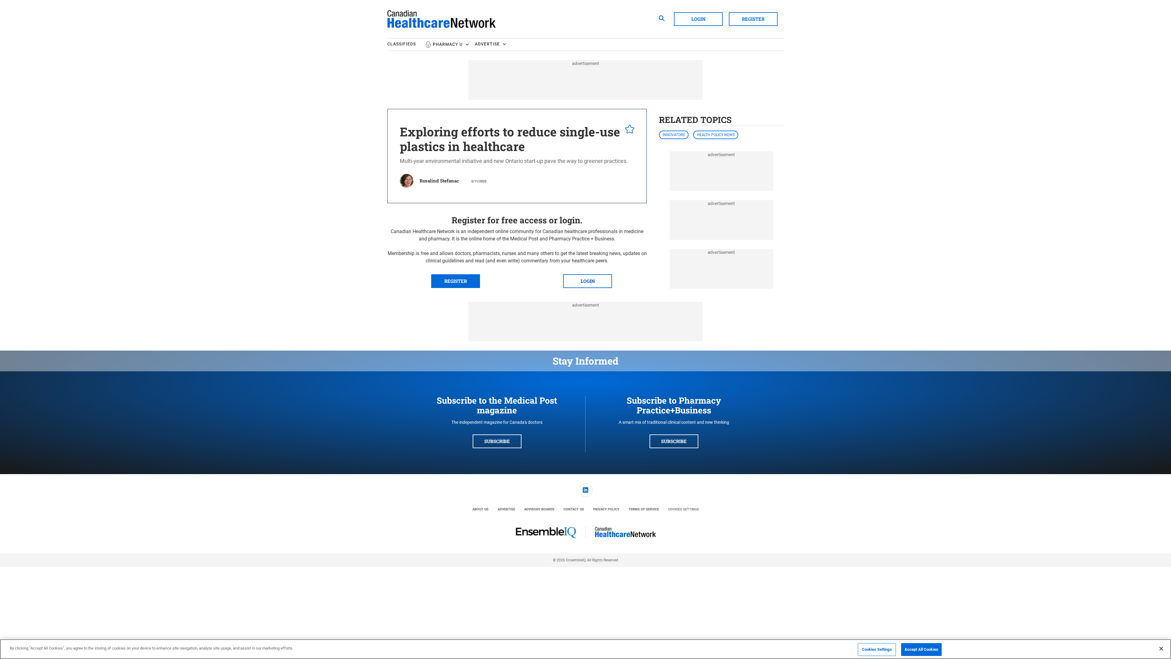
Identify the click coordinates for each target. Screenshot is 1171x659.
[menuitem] (406, 44)
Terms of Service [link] (643, 509)
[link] (586, 490)
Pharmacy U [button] (448, 44)
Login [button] (698, 19)
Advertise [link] (506, 509)
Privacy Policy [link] (606, 509)
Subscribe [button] (497, 441)
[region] (585, 649)
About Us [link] (480, 509)
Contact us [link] (574, 509)
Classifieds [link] (401, 43)
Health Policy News (716, 135)
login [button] (588, 281)
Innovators (674, 135)
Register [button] (753, 19)
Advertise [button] (487, 43)
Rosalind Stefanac (439, 181)
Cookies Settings (683, 509)
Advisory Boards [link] (539, 509)
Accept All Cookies (921, 649)
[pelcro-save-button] (628, 129)
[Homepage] (441, 19)
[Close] (1161, 648)
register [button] (455, 281)
